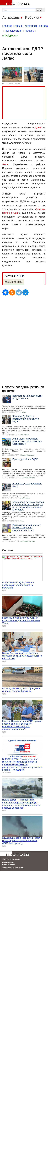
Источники (30, 25)
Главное (7, 25)
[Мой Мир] (25, 292)
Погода (43, 25)
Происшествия (13, 30)
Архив (18, 25)
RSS (21, 868)
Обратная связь (8, 863)
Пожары (29, 30)
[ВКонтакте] (5, 292)
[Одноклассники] (12, 292)
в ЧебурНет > (10, 35)
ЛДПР (38, 127)
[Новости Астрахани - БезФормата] (15, 3)
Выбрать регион (8, 864)
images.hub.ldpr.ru (13, 83)
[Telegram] (19, 292)
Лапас (5, 164)
